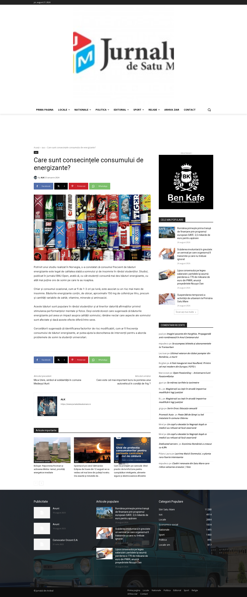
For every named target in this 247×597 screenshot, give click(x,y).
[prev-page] (36, 483)
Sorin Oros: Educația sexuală (182, 408)
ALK (42, 177)
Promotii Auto (166, 414)
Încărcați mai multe (185, 312)
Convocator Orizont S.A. (65, 540)
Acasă (36, 147)
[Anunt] (42, 512)
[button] (209, 110)
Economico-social (42, 461)
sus (43, 147)
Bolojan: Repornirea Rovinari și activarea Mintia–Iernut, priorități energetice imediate (49, 469)
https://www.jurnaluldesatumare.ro (76, 404)
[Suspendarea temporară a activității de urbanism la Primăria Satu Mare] (167, 299)
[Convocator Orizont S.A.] (42, 544)
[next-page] (41, 483)
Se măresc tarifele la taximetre (183, 382)
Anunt (56, 508)
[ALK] (36, 177)
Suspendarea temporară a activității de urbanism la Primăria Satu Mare (195, 298)
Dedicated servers (168, 443)
